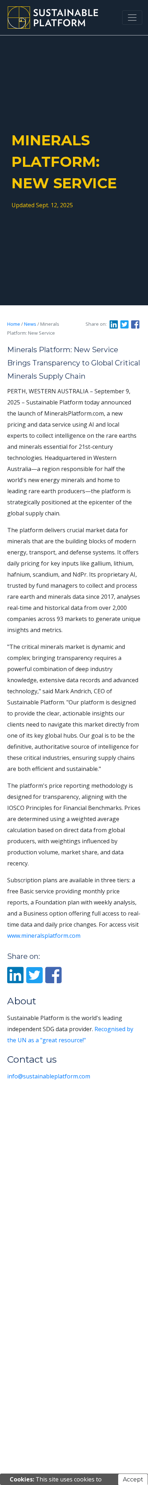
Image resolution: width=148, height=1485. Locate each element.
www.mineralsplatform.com (43, 936)
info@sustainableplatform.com (48, 1076)
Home (13, 324)
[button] (114, 325)
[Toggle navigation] (132, 17)
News (30, 324)
